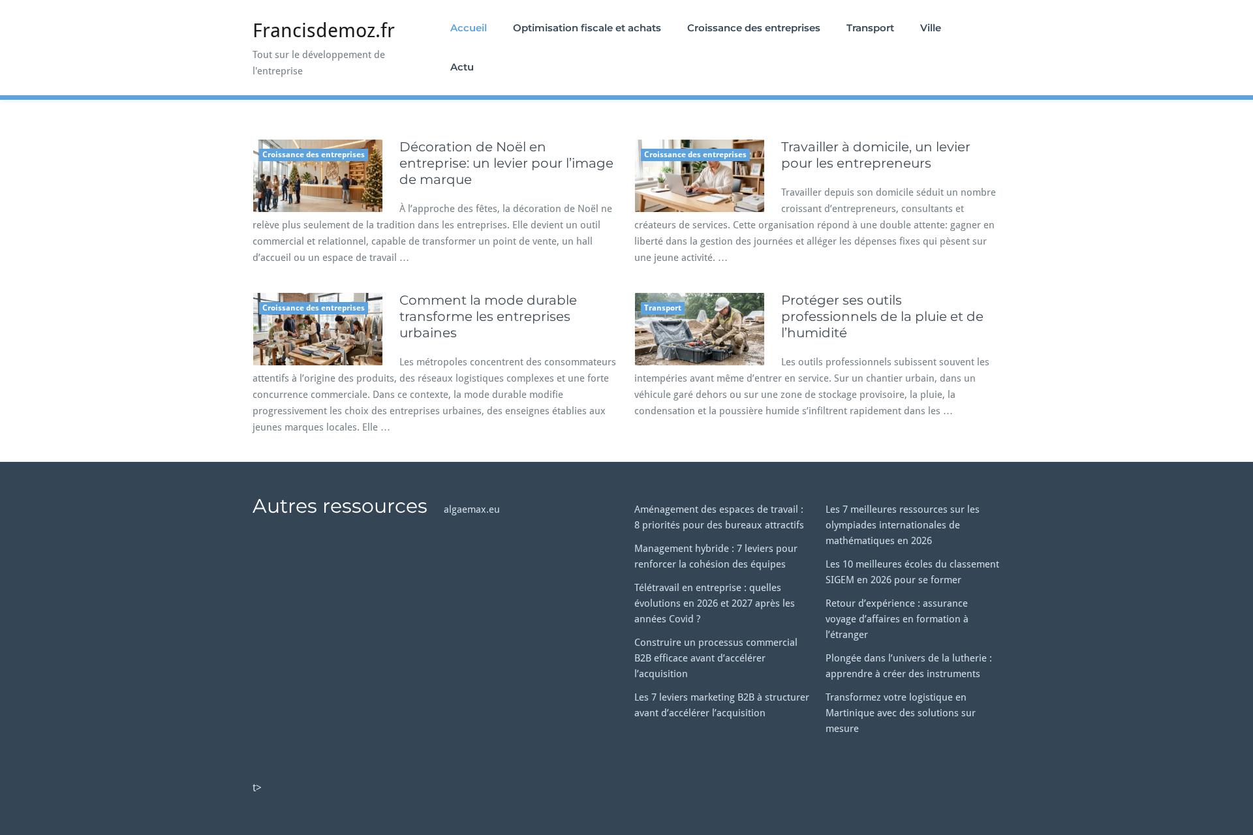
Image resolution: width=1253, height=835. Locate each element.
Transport (870, 28)
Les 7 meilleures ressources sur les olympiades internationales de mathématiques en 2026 (903, 525)
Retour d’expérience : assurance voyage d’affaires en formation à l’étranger (897, 619)
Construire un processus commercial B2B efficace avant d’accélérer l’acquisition (715, 658)
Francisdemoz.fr (324, 30)
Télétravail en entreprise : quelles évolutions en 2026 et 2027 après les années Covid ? (714, 603)
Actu (462, 67)
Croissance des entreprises (753, 28)
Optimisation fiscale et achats (587, 28)
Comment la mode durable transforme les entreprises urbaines (488, 316)
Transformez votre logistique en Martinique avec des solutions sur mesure (901, 713)
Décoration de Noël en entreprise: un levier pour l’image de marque (506, 163)
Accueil (468, 28)
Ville (930, 28)
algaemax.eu (472, 509)
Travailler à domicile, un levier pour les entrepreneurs (875, 155)
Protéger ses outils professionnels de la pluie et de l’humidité (882, 316)
